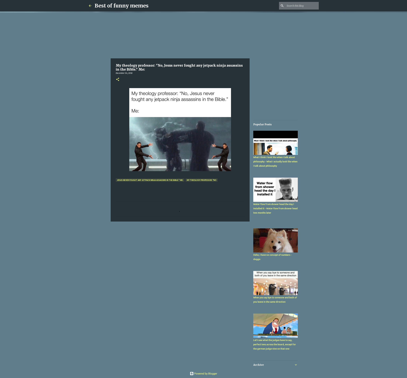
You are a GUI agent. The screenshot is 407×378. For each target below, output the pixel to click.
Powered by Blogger (205, 373)
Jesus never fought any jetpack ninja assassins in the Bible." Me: (150, 180)
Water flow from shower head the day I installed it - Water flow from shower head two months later (275, 208)
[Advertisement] (180, 35)
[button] (118, 79)
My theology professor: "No (201, 180)
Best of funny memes (121, 6)
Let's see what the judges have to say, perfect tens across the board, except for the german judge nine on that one (274, 344)
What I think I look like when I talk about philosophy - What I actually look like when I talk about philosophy (275, 161)
